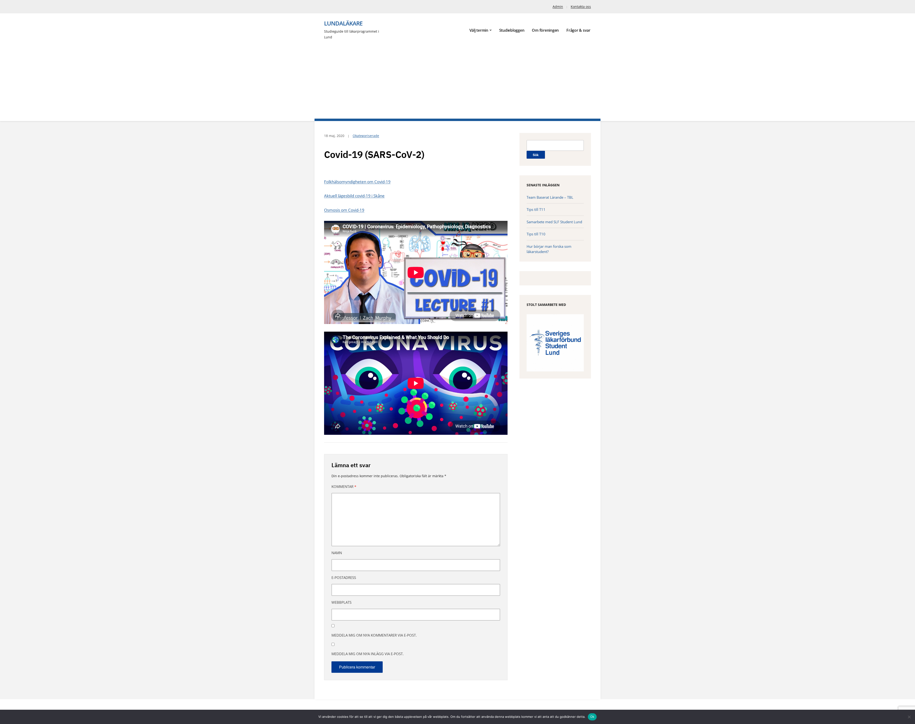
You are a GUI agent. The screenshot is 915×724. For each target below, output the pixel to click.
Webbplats (341, 602)
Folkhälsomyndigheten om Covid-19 (357, 181)
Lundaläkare (343, 23)
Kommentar (343, 486)
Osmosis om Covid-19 (344, 210)
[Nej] (909, 716)
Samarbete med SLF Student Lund (554, 221)
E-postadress (343, 577)
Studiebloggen (511, 30)
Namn (336, 552)
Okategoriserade (366, 135)
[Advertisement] (457, 75)
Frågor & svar (578, 30)
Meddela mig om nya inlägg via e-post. (367, 653)
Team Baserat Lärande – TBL (550, 197)
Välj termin (478, 30)
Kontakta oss (581, 6)
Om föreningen (545, 30)
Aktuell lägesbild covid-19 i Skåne (354, 195)
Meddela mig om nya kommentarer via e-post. (374, 635)
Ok (592, 717)
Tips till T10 (536, 234)
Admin (558, 6)
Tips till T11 (536, 209)
